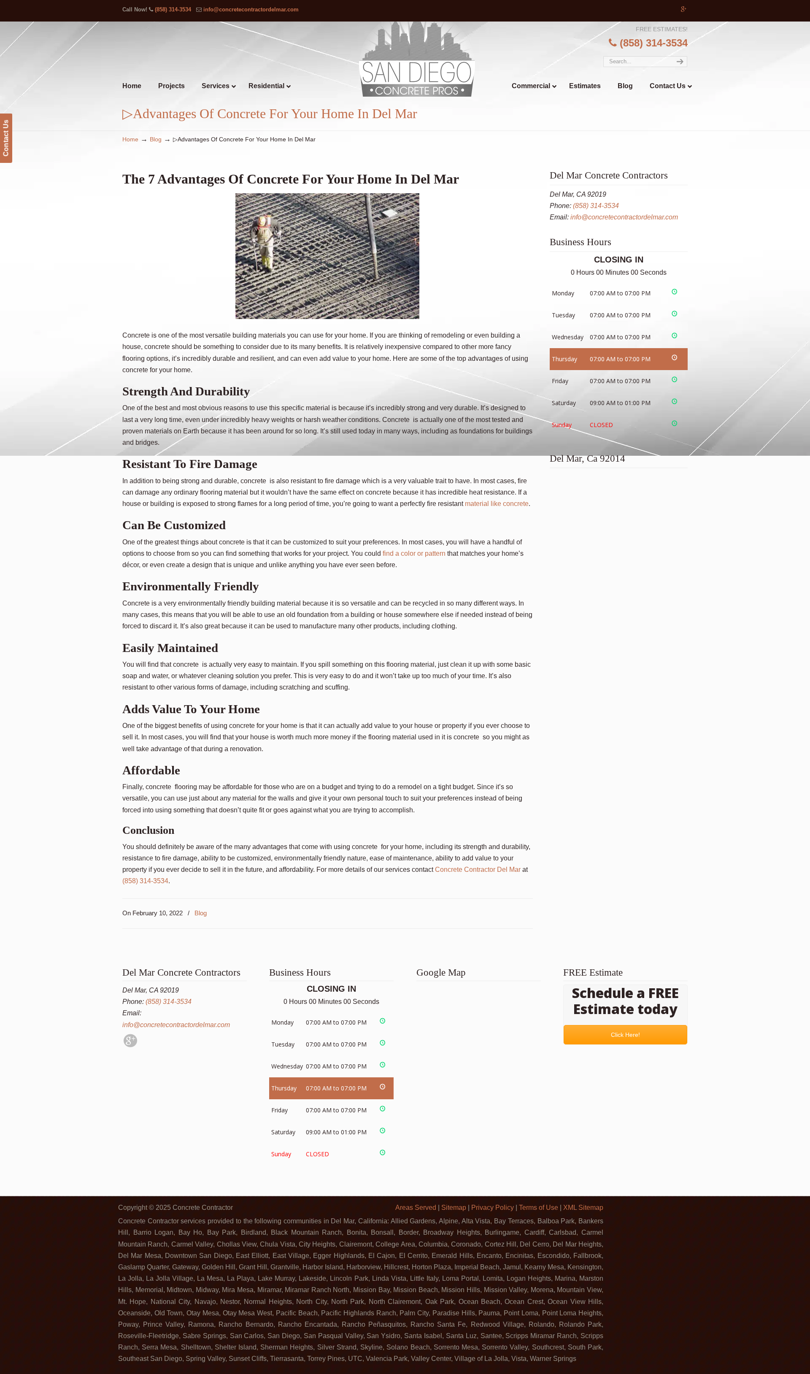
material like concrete (497, 503)
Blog (156, 139)
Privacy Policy (492, 1207)
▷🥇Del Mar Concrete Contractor (422, 59)
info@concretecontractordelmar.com (251, 9)
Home (130, 139)
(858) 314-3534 (173, 9)
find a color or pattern (414, 553)
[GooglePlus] (130, 1045)
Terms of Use (538, 1207)
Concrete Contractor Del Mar (478, 869)
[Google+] (684, 9)
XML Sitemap (583, 1207)
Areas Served (415, 1207)
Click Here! (625, 1034)
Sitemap (453, 1207)
